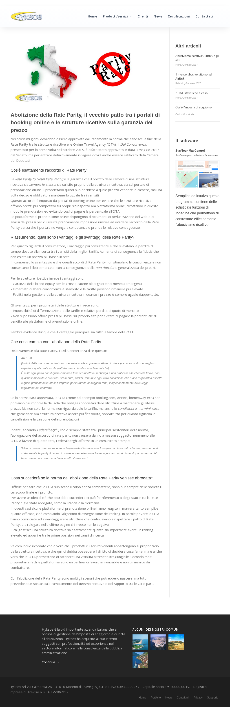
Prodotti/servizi (116, 16)
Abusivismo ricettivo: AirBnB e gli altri (197, 58)
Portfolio (156, 697)
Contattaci (204, 16)
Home (92, 16)
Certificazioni (179, 16)
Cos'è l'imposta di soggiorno (193, 107)
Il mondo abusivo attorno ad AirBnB (193, 76)
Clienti (143, 16)
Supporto (212, 697)
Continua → (50, 662)
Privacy (198, 697)
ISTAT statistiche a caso (191, 93)
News (158, 16)
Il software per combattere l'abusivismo (196, 155)
